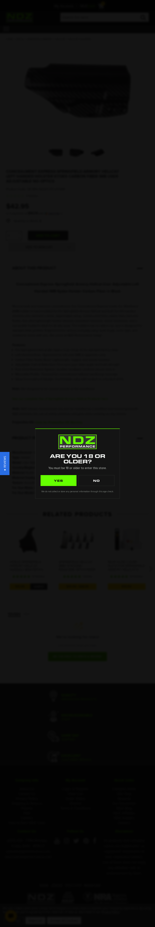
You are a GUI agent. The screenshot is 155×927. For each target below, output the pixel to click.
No (96, 481)
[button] (4, 463)
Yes (58, 481)
